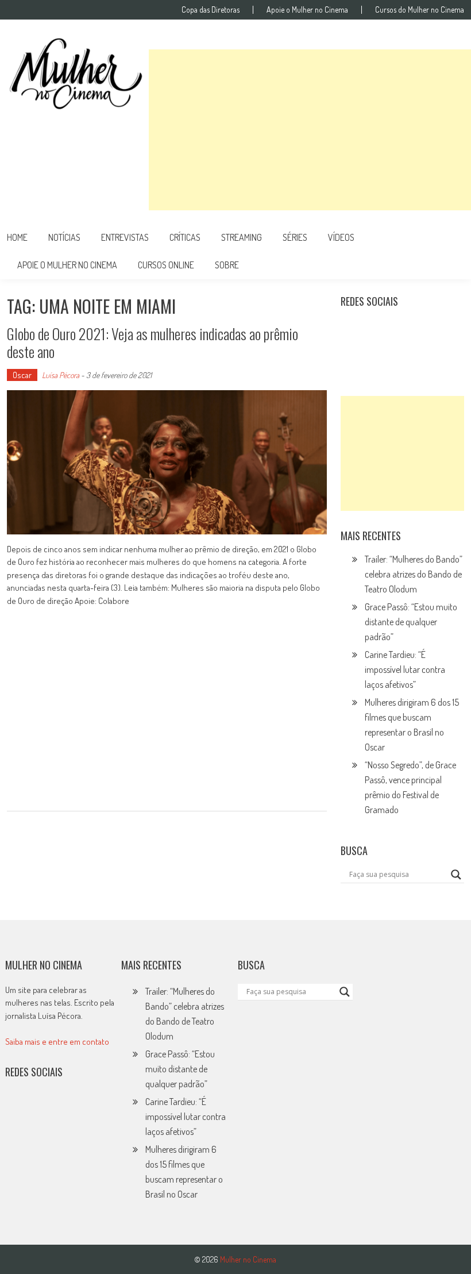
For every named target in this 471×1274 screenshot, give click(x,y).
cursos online (166, 265)
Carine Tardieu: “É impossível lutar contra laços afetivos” (405, 669)
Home (17, 237)
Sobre (227, 265)
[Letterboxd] (378, 329)
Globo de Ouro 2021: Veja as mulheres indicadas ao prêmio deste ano (152, 342)
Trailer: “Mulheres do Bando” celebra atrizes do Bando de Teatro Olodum (413, 574)
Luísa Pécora (60, 375)
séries (295, 237)
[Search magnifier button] (456, 875)
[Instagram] (353, 329)
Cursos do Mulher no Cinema (419, 10)
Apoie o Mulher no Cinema (307, 10)
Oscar (22, 375)
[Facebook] (353, 354)
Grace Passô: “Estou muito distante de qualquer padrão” (411, 621)
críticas (184, 237)
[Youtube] (428, 329)
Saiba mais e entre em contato (57, 1041)
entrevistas (125, 237)
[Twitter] (42, 1109)
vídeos (341, 237)
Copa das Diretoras (211, 10)
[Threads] (378, 354)
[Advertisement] (310, 129)
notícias (64, 237)
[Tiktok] (403, 329)
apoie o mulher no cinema (67, 265)
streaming (241, 237)
